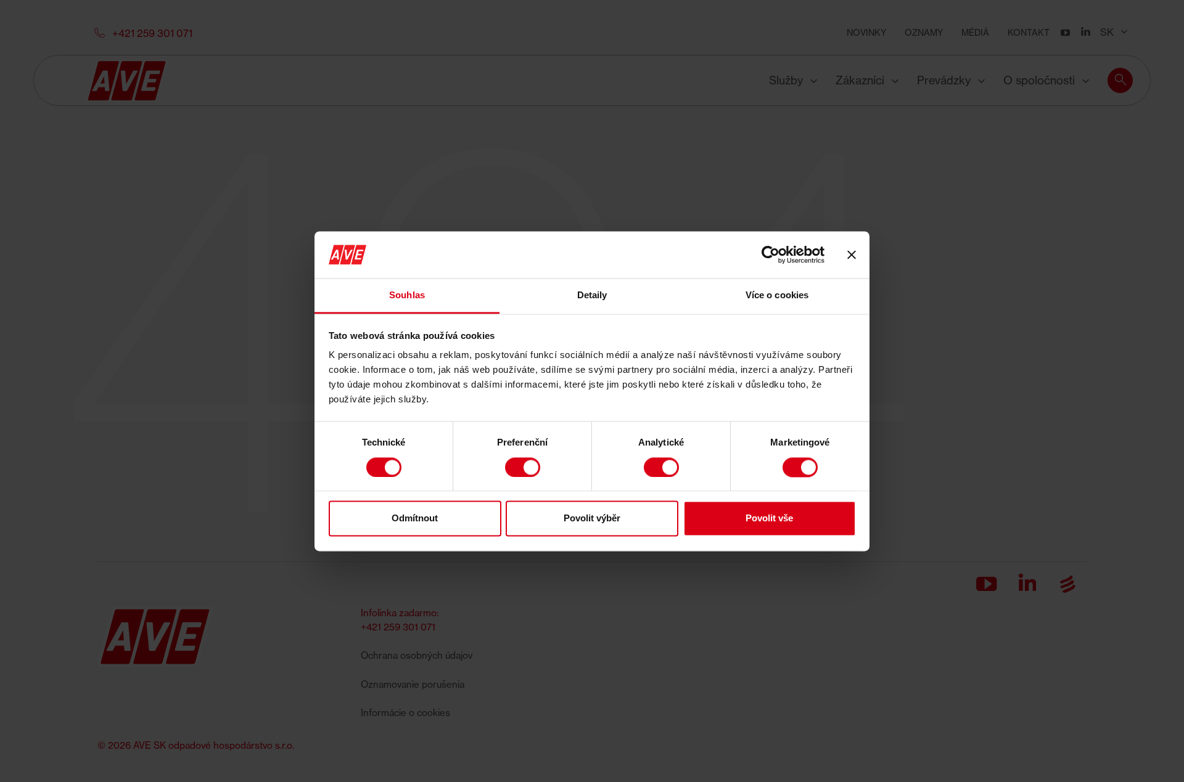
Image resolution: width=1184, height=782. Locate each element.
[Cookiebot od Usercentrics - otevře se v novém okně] (770, 254)
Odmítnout (415, 518)
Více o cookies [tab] (777, 295)
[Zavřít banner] (851, 254)
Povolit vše (769, 518)
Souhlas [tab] (407, 295)
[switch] (522, 467)
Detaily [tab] (592, 295)
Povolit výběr (592, 518)
